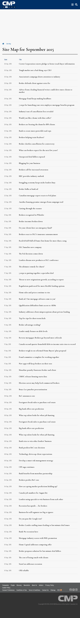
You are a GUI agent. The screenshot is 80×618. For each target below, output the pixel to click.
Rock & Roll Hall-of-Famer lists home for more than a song (42, 241)
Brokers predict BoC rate (29, 480)
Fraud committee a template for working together (39, 357)
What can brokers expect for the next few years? (38, 150)
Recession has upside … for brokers (33, 506)
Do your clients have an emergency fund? (35, 228)
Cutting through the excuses (30, 208)
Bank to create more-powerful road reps (35, 131)
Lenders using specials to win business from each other (41, 499)
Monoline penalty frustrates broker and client (37, 370)
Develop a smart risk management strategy (36, 460)
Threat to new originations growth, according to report (41, 279)
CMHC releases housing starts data (33, 376)
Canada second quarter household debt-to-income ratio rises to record (47, 344)
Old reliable (24, 570)
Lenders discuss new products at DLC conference (39, 260)
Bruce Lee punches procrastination (33, 389)
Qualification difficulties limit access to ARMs (37, 305)
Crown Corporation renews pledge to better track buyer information (47, 64)
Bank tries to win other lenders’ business (35, 441)
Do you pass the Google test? (30, 519)
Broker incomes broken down (31, 221)
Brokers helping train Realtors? (31, 137)
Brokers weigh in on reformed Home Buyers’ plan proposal (42, 351)
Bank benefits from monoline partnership (35, 473)
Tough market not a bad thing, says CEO (35, 70)
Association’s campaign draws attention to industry (39, 77)
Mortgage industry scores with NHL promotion (38, 538)
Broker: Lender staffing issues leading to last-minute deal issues (44, 525)
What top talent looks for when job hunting (36, 415)
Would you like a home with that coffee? (35, 118)
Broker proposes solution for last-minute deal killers (40, 551)
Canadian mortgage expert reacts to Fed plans (37, 195)
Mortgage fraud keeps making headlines (35, 98)
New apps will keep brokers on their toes (35, 363)
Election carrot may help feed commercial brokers (39, 383)
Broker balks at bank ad (28, 189)
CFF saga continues (26, 467)
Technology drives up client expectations (35, 454)
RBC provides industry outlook (31, 176)
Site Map (8, 44)
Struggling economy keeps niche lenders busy (37, 182)
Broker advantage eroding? (30, 325)
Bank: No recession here (28, 532)
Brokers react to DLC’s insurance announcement (38, 234)
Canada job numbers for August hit (33, 493)
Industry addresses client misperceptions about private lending (44, 312)
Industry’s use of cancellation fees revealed (36, 111)
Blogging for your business (29, 163)
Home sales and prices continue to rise (34, 292)
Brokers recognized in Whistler (31, 215)
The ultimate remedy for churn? (31, 267)
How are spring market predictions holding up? (38, 486)
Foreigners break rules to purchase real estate (37, 402)
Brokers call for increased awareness (33, 170)
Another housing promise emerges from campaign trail (41, 202)
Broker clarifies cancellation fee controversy (37, 144)
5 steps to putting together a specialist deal (36, 273)
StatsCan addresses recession (30, 564)
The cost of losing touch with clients (33, 557)
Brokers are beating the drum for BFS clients (37, 124)
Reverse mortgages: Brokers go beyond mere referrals (40, 338)
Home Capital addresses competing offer (35, 544)
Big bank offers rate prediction (31, 409)
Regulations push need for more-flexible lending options (41, 286)
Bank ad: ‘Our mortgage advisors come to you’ (37, 299)
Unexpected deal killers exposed (32, 157)
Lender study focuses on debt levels (33, 331)
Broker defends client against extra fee (34, 83)
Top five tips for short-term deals (32, 318)
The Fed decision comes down (31, 254)
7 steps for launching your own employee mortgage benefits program (46, 105)
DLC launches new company (30, 247)
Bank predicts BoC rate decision (32, 448)
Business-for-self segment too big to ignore (36, 512)
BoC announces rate (27, 396)
